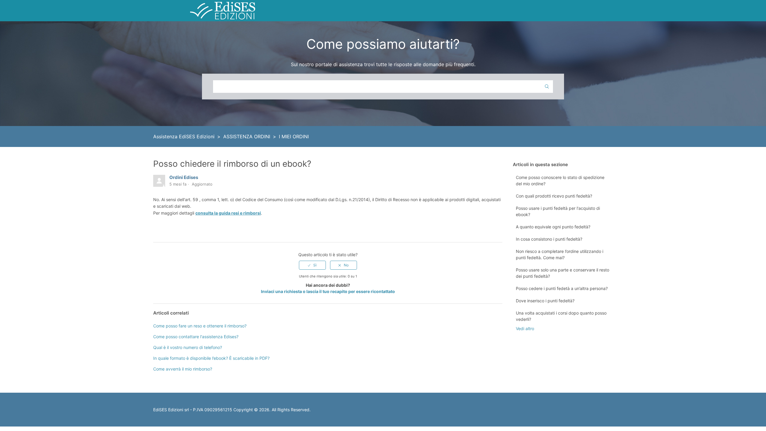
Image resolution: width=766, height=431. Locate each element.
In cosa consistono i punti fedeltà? (549, 239)
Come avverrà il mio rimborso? (182, 368)
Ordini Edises (183, 177)
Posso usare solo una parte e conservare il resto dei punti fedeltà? (562, 273)
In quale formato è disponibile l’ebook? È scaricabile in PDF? (211, 358)
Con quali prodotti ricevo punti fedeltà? (554, 195)
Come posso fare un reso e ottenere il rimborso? (200, 325)
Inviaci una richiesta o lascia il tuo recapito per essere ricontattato (328, 291)
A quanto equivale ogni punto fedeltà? (553, 226)
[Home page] (222, 10)
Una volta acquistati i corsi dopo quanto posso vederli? (561, 316)
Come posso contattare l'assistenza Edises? (195, 336)
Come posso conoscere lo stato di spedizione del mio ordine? (560, 180)
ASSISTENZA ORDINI (246, 136)
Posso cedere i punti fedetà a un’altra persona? (562, 288)
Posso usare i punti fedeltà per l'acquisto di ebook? (558, 211)
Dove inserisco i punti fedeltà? (545, 300)
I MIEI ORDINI (294, 136)
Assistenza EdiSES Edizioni (184, 136)
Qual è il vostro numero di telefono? (187, 347)
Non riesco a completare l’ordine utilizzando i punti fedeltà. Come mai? (559, 254)
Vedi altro (525, 328)
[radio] (312, 265)
